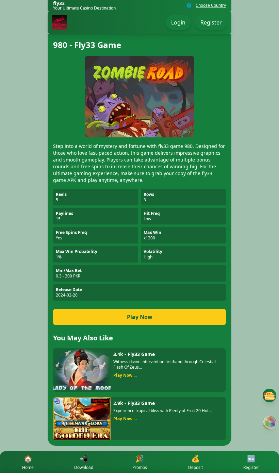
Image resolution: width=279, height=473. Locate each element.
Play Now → (125, 375)
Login (178, 22)
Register (211, 22)
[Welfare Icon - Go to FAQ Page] (269, 395)
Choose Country (211, 5)
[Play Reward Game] (269, 422)
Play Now (139, 317)
